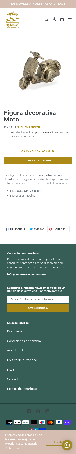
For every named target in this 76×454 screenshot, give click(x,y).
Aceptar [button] (58, 442)
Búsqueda (14, 331)
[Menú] (70, 19)
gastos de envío (44, 132)
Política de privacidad (22, 360)
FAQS (11, 369)
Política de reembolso (22, 389)
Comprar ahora (38, 160)
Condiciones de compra (24, 341)
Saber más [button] (12, 448)
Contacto (13, 379)
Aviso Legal (15, 350)
